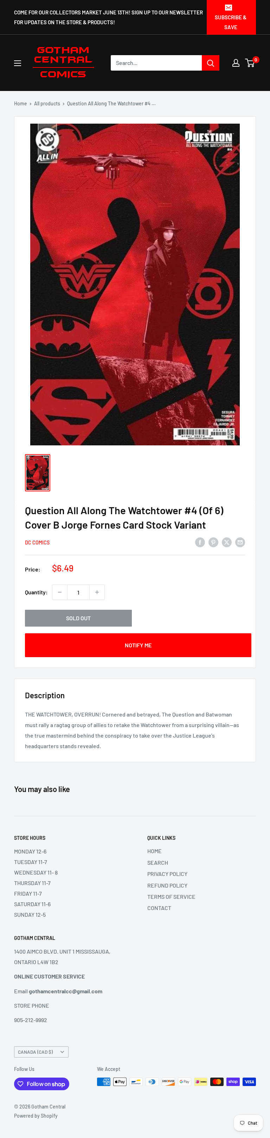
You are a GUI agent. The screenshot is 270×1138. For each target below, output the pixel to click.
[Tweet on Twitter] (227, 541)
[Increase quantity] (97, 592)
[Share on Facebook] (200, 541)
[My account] (235, 63)
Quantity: (36, 592)
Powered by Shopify (36, 1116)
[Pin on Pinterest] (213, 541)
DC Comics (37, 542)
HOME (154, 851)
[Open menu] (17, 63)
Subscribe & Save (230, 22)
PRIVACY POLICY (167, 873)
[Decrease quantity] (59, 592)
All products (47, 103)
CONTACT (159, 907)
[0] (250, 63)
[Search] (210, 63)
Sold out (78, 618)
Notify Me (138, 645)
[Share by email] (240, 541)
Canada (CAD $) (35, 1052)
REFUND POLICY (167, 885)
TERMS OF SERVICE (171, 896)
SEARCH (157, 862)
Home (20, 103)
